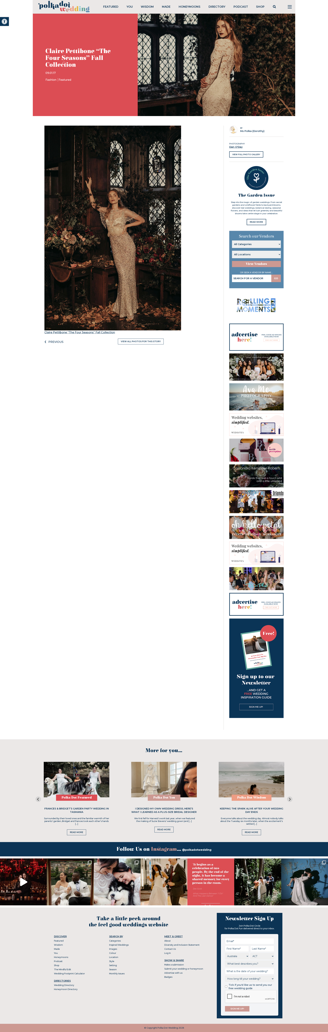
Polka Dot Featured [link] (77, 797)
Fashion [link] (51, 79)
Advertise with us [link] (173, 973)
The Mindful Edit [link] (62, 969)
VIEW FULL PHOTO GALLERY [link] (246, 154)
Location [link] (113, 957)
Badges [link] (168, 977)
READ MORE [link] (256, 222)
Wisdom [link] (147, 6)
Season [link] (113, 969)
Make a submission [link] (174, 964)
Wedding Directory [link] (64, 985)
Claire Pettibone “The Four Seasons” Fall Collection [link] (79, 332)
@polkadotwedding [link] (196, 849)
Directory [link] (217, 6)
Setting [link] (113, 965)
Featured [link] (110, 6)
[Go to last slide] (38, 799)
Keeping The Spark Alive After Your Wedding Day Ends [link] (251, 810)
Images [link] (113, 949)
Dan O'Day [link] (236, 146)
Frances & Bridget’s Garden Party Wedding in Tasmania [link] (76, 810)
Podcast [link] (241, 6)
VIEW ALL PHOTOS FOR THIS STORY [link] (141, 341)
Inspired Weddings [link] (119, 945)
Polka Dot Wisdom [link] (251, 797)
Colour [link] (112, 953)
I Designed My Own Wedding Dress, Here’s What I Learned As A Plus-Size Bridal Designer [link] (164, 810)
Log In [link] (167, 953)
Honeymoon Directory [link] (66, 989)
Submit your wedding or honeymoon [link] (183, 968)
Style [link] (111, 961)
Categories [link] (115, 941)
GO (276, 278)
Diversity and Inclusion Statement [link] (182, 945)
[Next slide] (289, 799)
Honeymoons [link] (189, 6)
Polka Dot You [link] (164, 797)
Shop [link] (260, 6)
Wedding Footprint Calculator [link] (69, 973)
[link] (4, 21)
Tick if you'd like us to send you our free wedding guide (250, 986)
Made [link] (166, 6)
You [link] (130, 6)
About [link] (167, 941)
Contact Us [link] (170, 949)
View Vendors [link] (256, 264)
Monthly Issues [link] (117, 973)
